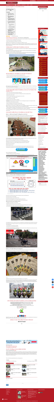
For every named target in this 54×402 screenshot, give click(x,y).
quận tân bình (44, 159)
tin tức (7, 393)
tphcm (42, 165)
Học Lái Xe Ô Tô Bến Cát (43, 97)
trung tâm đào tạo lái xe (41, 169)
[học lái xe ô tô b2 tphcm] (43, 45)
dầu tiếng (42, 153)
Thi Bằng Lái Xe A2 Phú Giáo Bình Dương (31, 369)
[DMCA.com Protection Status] (40, 392)
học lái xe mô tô (43, 154)
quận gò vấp (40, 159)
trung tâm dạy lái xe (41, 166)
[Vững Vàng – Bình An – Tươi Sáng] (12, 2)
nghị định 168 (40, 141)
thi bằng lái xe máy (40, 144)
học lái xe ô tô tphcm (41, 156)
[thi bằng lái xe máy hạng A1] (43, 82)
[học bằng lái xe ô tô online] (43, 111)
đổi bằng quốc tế (40, 138)
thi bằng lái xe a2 (41, 160)
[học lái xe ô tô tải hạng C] (43, 52)
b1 (41, 150)
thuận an (40, 165)
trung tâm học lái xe (41, 167)
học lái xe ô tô (44, 155)
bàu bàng (45, 150)
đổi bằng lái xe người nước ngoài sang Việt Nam (42, 175)
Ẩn (10, 10)
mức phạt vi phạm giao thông (42, 157)
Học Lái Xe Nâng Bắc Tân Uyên (42, 128)
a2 (40, 150)
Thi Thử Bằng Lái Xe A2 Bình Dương (11, 347)
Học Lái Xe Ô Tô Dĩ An (43, 95)
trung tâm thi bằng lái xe (41, 168)
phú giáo (44, 158)
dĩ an (39, 153)
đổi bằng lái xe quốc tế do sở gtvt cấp (42, 178)
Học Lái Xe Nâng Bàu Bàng (42, 129)
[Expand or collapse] (14, 9)
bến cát (39, 152)
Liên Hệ (8, 394)
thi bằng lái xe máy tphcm (42, 162)
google (15, 350)
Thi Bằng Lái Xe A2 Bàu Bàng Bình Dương (31, 373)
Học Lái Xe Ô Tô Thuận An (43, 96)
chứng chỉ (39, 134)
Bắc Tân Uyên (43, 151)
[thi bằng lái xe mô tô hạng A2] (43, 89)
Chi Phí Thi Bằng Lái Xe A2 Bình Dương (11, 37)
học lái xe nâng (40, 155)
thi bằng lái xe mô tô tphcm (42, 164)
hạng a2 (40, 154)
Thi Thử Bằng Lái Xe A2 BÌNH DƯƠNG (31, 365)
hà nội (44, 153)
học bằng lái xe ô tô (40, 140)
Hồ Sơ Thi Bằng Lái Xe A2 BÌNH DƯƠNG (15, 369)
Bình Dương (34, 43)
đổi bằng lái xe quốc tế (41, 176)
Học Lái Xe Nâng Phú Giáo (41, 125)
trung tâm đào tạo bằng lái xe (42, 147)
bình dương (40, 151)
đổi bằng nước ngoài (41, 137)
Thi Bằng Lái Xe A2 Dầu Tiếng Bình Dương (16, 373)
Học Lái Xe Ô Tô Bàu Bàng (43, 102)
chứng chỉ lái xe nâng (43, 152)
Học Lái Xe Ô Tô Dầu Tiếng (43, 103)
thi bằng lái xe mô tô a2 (41, 163)
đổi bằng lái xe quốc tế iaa (42, 179)
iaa (44, 156)
